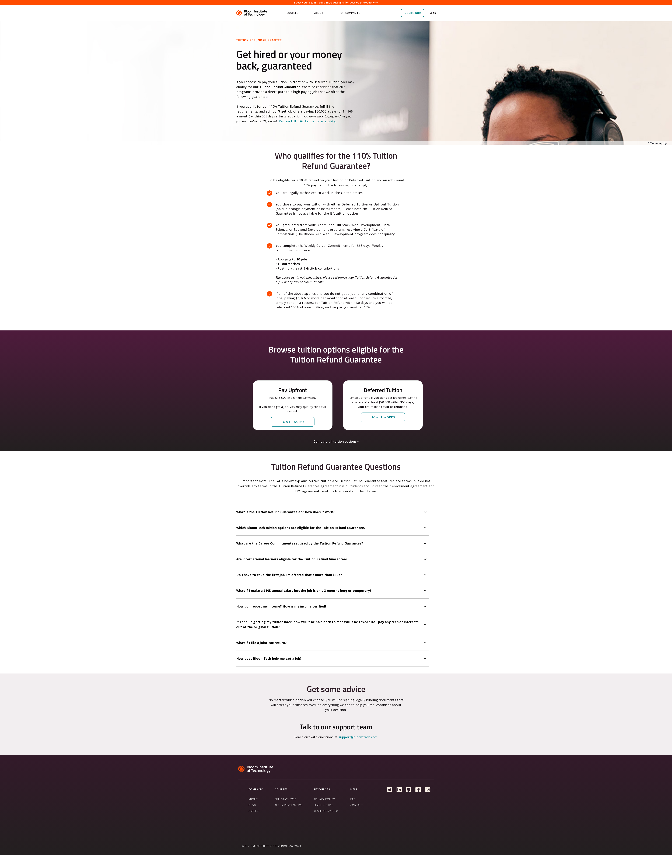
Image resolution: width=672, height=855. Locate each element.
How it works (293, 422)
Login (433, 12)
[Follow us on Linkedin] (399, 789)
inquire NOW (413, 13)
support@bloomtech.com (358, 737)
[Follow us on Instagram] (427, 789)
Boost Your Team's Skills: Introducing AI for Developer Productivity (336, 2)
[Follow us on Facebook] (418, 789)
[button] (293, 13)
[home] (252, 13)
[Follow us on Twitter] (389, 789)
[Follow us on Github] (408, 789)
